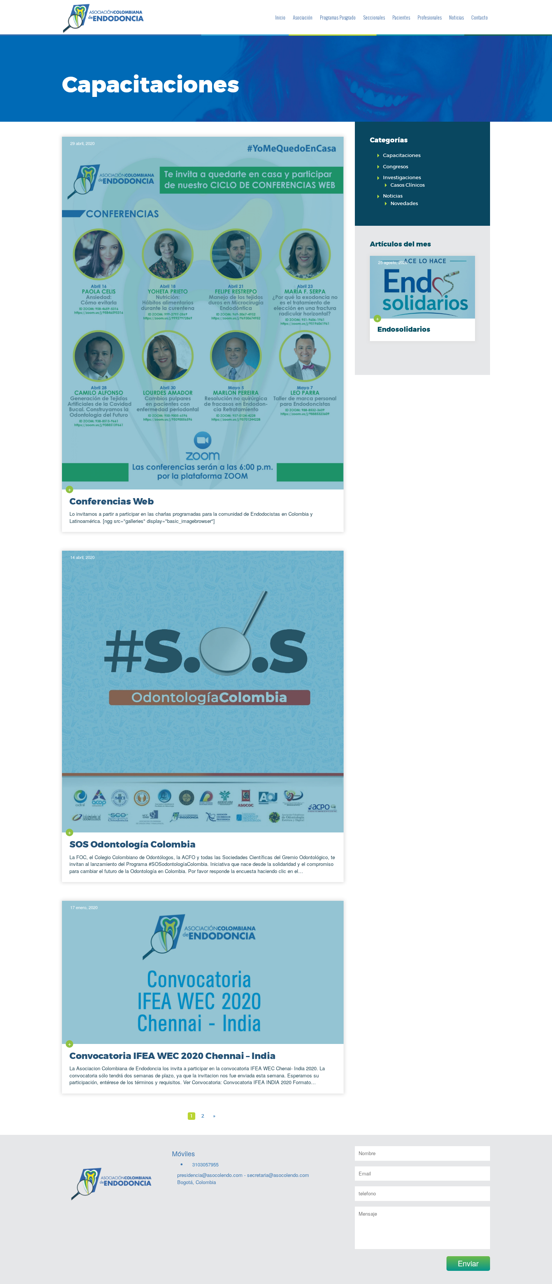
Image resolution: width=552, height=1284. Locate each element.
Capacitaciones (402, 155)
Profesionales (430, 17)
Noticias (456, 17)
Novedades (404, 203)
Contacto (479, 17)
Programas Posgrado (338, 17)
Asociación (302, 17)
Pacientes (401, 17)
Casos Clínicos (408, 185)
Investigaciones (402, 177)
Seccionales (374, 17)
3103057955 (205, 1164)
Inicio (280, 17)
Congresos (395, 166)
